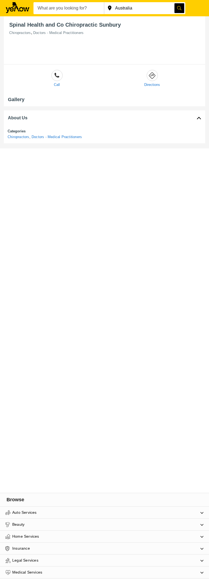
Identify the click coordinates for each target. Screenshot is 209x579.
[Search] (179, 8)
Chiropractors (20, 33)
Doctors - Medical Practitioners (58, 33)
